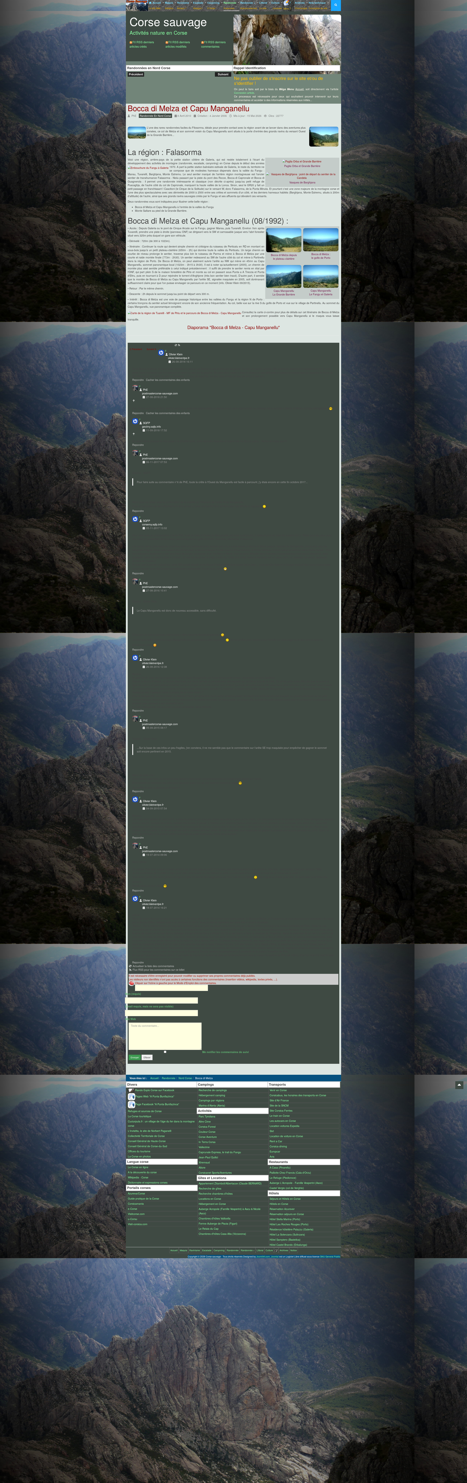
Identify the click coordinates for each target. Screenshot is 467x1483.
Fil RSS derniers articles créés (142, 44)
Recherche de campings (213, 1090)
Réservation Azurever (282, 1209)
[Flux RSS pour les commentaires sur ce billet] (179, 344)
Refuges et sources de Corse (145, 1111)
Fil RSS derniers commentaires (213, 44)
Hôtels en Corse (279, 1204)
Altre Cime (205, 1121)
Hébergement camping (212, 1095)
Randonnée (230, 5)
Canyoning (213, 5)
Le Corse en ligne (138, 1167)
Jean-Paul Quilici (208, 1157)
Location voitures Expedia (284, 1126)
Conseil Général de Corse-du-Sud (147, 1146)
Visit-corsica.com (137, 1224)
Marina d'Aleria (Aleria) (212, 1105)
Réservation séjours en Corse (287, 1214)
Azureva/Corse (136, 1193)
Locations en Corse (210, 1198)
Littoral (263, 5)
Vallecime (204, 1147)
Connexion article (244, 93)
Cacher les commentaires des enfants (168, 380)
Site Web (130, 1019)
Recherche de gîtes (210, 1188)
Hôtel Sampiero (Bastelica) (285, 1239)
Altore (202, 1167)
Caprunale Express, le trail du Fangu (220, 1152)
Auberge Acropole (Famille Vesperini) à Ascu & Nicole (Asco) (229, 1211)
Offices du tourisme (139, 1151)
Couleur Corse (207, 1132)
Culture (276, 5)
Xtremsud (204, 1162)
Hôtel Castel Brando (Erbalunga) (288, 1244)
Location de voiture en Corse (286, 1136)
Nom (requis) (133, 994)
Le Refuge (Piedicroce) (283, 1178)
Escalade (198, 5)
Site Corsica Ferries (281, 1110)
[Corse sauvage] (137, 5)
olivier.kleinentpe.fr (179, 358)
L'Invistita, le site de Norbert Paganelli (149, 1131)
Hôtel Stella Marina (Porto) (285, 1219)
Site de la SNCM (279, 1105)
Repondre (138, 380)
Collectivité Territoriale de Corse (146, 1136)
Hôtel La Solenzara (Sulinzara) (287, 1234)
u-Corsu (132, 1219)
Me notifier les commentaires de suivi (225, 1052)
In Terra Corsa (207, 1142)
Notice (293, 1250)
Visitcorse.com (136, 1214)
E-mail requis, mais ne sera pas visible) (149, 1006)
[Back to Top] (459, 1085)
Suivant (223, 74)
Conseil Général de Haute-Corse (147, 1141)
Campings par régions (211, 1100)
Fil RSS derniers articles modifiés (177, 44)
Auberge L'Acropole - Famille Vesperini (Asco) (296, 1183)
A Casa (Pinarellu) (280, 1167)
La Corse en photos (139, 1156)
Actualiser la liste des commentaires (153, 966)
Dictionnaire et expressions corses (147, 1182)
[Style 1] (272, 19)
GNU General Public (330, 1256)
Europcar (275, 1151)
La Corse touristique (139, 1116)
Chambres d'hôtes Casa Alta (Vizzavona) (222, 1234)
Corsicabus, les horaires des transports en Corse (298, 1095)
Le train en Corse (280, 1115)
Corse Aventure (208, 1137)
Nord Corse (185, 1078)
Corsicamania (136, 1203)
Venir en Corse (278, 1090)
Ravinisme (183, 5)
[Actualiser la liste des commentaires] (176, 344)
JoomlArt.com (263, 1256)
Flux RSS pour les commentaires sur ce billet (158, 969)
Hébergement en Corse (212, 1204)
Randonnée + (248, 5)
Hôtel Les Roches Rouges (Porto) (289, 1224)
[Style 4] (293, 19)
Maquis (170, 5)
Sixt (272, 1131)
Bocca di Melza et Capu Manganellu (188, 107)
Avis (272, 1156)
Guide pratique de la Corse (143, 1198)
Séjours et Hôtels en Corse (285, 1198)
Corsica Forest (207, 1126)
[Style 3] (286, 19)
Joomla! (275, 1256)
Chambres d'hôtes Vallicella (214, 1218)
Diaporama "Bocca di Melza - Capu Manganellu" (233, 327)
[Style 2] (279, 19)
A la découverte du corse (142, 1172)
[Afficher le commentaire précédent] (134, 400)
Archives (301, 5)
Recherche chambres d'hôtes (216, 1193)
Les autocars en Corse (283, 1121)
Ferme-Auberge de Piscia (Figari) (218, 1223)
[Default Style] (265, 19)
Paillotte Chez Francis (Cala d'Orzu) (290, 1172)
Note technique (318, 5)
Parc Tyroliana (207, 1116)
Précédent (136, 74)
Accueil (155, 5)
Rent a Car (276, 1141)
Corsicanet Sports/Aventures (215, 1172)
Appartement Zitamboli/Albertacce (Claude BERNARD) (230, 1183)
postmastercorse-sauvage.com (160, 393)
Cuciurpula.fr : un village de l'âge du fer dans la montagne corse (161, 1123)
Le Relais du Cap (209, 1228)
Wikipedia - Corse (138, 1177)
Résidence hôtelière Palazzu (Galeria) (291, 1229)
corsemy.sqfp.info (152, 524)
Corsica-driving (278, 1146)
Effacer (147, 1057)
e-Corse (132, 1209)
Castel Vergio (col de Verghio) (287, 1188)
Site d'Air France (279, 1100)
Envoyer (135, 1057)
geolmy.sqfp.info (151, 426)
